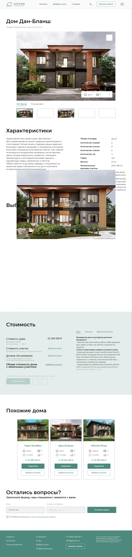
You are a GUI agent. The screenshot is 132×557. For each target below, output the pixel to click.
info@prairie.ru (73, 541)
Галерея (76, 4)
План (29, 27)
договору (18, 359)
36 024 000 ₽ (67, 460)
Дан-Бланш (66, 445)
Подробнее (33, 466)
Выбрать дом (59, 4)
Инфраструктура (44, 548)
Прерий (9, 27)
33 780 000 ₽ (100, 460)
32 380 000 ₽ (34, 460)
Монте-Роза (99, 445)
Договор (10, 342)
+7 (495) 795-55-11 (74, 537)
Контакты (10, 541)
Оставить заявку (101, 510)
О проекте (41, 537)
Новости (10, 537)
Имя (8, 504)
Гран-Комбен (33, 445)
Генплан (43, 4)
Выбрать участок (33, 473)
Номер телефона (55, 504)
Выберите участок (55, 348)
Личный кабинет (14, 545)
